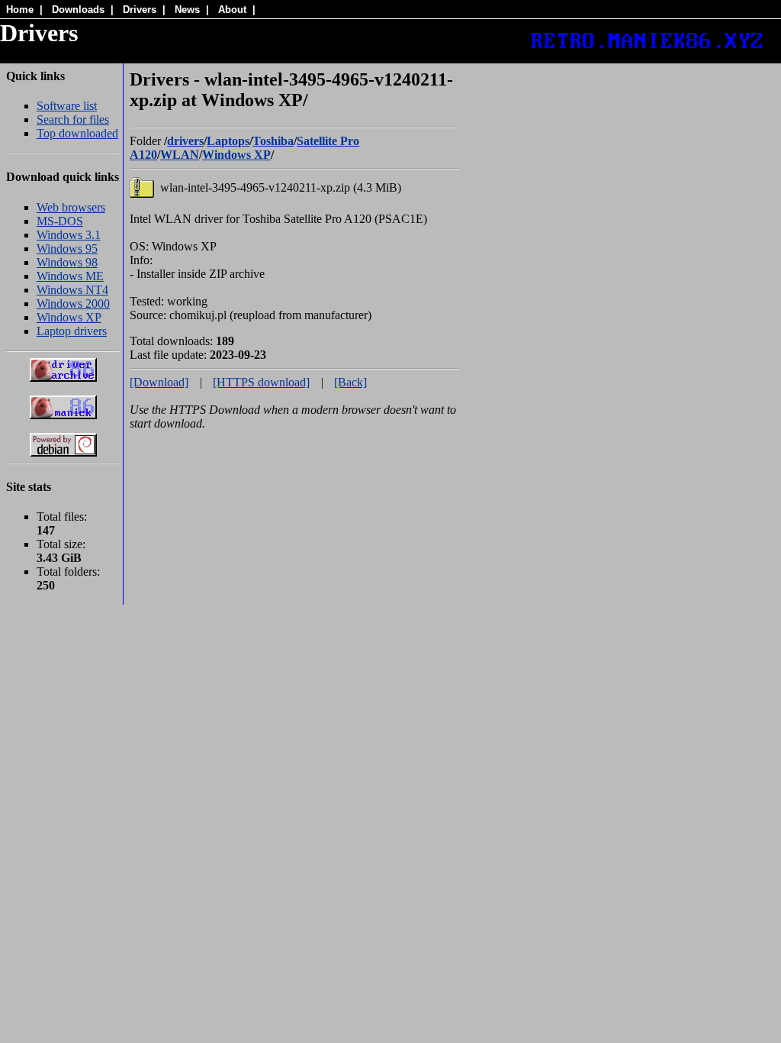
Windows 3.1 (69, 234)
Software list (67, 105)
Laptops (228, 140)
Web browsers (71, 207)
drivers (185, 140)
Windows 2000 (73, 303)
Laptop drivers (72, 331)
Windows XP (69, 317)
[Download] (159, 382)
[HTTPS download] (261, 382)
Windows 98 (67, 262)
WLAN (179, 154)
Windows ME (70, 276)
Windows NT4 (72, 289)
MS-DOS (60, 221)
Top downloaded (77, 133)
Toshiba (273, 140)
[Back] (350, 382)
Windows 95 (67, 248)
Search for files (73, 119)
